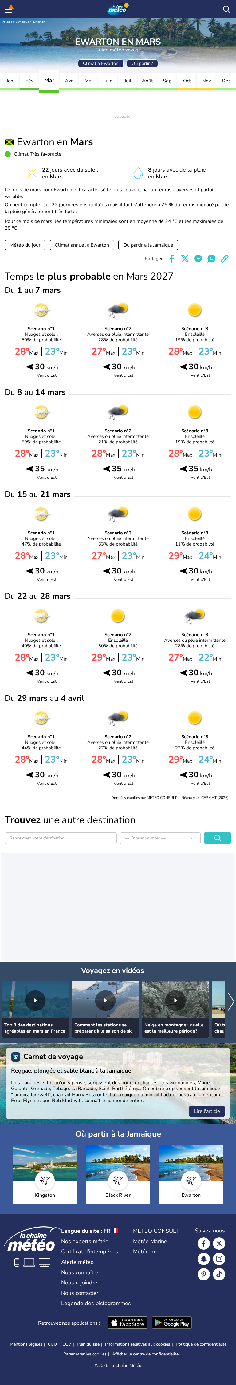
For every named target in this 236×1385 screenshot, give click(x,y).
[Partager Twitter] (185, 259)
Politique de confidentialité (201, 1344)
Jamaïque (22, 22)
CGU (52, 1344)
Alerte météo (77, 1262)
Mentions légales (26, 1344)
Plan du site (88, 1344)
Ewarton (39, 22)
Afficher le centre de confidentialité (145, 1354)
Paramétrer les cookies (85, 1354)
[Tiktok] (219, 1274)
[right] (231, 1002)
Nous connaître (79, 1272)
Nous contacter (79, 1293)
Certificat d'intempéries (89, 1251)
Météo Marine (150, 1241)
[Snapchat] (204, 1259)
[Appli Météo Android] (172, 1323)
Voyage (7, 22)
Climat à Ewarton (101, 63)
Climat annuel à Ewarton (82, 245)
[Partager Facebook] (172, 259)
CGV (66, 1344)
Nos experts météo (84, 1241)
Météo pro (146, 1251)
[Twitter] (219, 1243)
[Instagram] (219, 1259)
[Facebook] (204, 1243)
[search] (226, 9)
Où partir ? (142, 63)
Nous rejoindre (79, 1282)
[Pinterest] (204, 1274)
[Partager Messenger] (198, 259)
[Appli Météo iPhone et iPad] (128, 1323)
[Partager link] (225, 259)
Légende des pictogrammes (96, 1303)
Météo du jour (25, 245)
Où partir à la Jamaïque (148, 245)
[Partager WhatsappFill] (211, 259)
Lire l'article (207, 1111)
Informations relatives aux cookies (137, 1344)
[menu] (9, 9)
